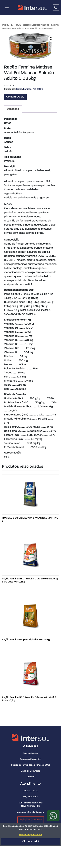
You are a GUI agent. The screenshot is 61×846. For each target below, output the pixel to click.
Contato (30, 777)
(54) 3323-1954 (30, 797)
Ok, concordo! (30, 841)
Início (5, 25)
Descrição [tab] (13, 109)
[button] (51, 39)
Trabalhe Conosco (31, 819)
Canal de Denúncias (30, 771)
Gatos (26, 25)
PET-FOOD (15, 25)
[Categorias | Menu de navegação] (6, 7)
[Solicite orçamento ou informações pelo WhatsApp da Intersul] (53, 815)
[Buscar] (56, 7)
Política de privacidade (30, 835)
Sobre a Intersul (30, 753)
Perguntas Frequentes (30, 759)
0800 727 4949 (30, 791)
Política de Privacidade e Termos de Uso (30, 765)
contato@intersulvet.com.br (30, 812)
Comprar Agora (15, 96)
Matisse (36, 25)
